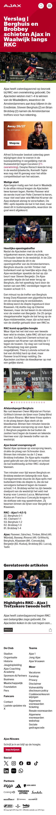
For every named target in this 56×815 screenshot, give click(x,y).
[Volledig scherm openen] (50, 79)
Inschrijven (12, 749)
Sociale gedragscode (36, 726)
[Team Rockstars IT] (9, 799)
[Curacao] (9, 792)
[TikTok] (36, 763)
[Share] (50, 630)
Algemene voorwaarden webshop (36, 717)
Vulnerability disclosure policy (38, 689)
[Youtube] (28, 763)
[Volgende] (45, 384)
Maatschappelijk (13, 683)
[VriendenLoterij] (23, 792)
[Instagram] (13, 763)
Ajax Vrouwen (36, 661)
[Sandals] (37, 792)
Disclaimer (35, 683)
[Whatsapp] (21, 770)
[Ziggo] (8, 786)
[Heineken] (18, 806)
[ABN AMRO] (30, 786)
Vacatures (34, 672)
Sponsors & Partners (15, 675)
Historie (8, 661)
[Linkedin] (6, 770)
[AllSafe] (8, 806)
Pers (6, 690)
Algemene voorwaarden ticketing (36, 704)
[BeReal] (13, 770)
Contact (8, 702)
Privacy (33, 680)
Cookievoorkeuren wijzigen (39, 696)
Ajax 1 (32, 653)
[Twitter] (6, 763)
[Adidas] (18, 786)
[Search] (41, 6)
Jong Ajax (34, 657)
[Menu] (49, 6)
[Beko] (26, 806)
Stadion (8, 653)
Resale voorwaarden (40, 710)
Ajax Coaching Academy (12, 670)
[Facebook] (21, 763)
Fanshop (34, 676)
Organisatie (10, 657)
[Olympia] (32, 799)
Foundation (10, 687)
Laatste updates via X (15, 707)
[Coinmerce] (21, 799)
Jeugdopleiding (13, 665)
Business (9, 679)
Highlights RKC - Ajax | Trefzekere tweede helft (27, 604)
